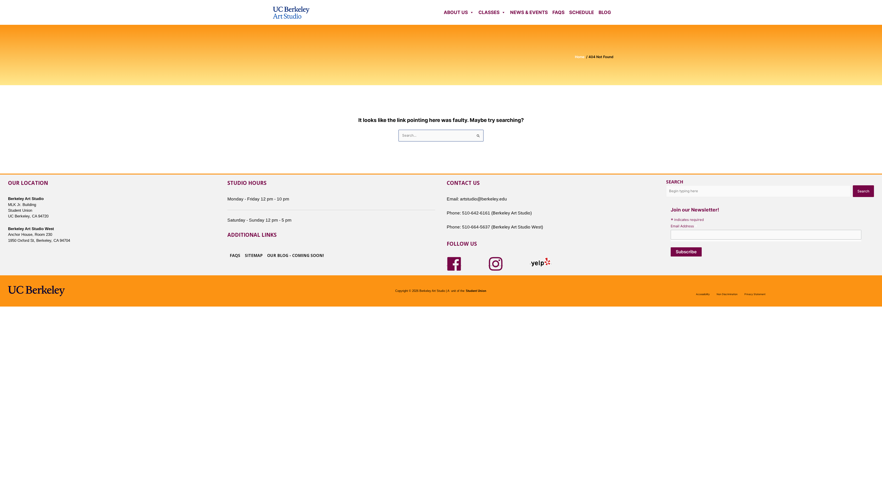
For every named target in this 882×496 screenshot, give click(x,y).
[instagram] (495, 263)
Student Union (476, 291)
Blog (605, 12)
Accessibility (703, 294)
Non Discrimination (727, 294)
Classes (489, 12)
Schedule (581, 12)
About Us (456, 12)
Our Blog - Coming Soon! (295, 255)
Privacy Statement (755, 294)
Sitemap (254, 255)
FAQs (558, 12)
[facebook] (454, 263)
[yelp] (540, 261)
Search (674, 182)
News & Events (529, 12)
